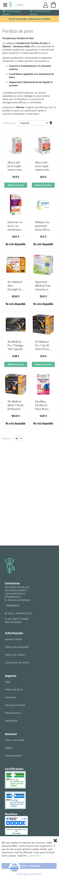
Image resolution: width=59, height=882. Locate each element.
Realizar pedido (13, 755)
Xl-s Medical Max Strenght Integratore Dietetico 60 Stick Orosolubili (15, 286)
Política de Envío (14, 689)
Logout (8, 747)
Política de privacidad (17, 646)
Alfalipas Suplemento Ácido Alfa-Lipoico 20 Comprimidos (43, 226)
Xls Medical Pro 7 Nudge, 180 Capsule (16, 345)
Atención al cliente (15, 705)
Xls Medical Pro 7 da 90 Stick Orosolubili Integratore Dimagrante (43, 345)
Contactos (10, 697)
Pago (7, 681)
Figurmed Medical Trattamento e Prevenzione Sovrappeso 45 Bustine (43, 286)
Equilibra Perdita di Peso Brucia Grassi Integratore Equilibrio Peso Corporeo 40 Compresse (43, 405)
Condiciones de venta (17, 662)
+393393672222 (23, 613)
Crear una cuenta (14, 740)
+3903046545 (12, 605)
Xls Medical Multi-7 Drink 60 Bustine (15, 405)
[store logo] (10, 5)
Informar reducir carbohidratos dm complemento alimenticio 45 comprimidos (15, 226)
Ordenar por (9, 123)
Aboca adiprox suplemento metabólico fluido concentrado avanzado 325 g (16, 166)
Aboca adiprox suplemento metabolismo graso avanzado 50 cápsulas (43, 166)
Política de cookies (15, 654)
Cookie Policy (34, 855)
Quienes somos (13, 639)
